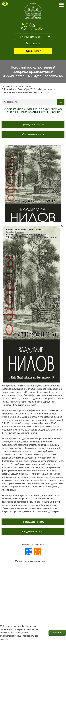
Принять (57, 632)
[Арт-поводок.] (33, 26)
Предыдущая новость (33, 124)
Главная (6, 86)
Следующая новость (33, 134)
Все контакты (33, 43)
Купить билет (33, 51)
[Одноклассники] (37, 551)
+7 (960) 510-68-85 (30, 36)
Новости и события (23, 86)
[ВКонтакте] (28, 551)
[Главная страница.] (33, 11)
